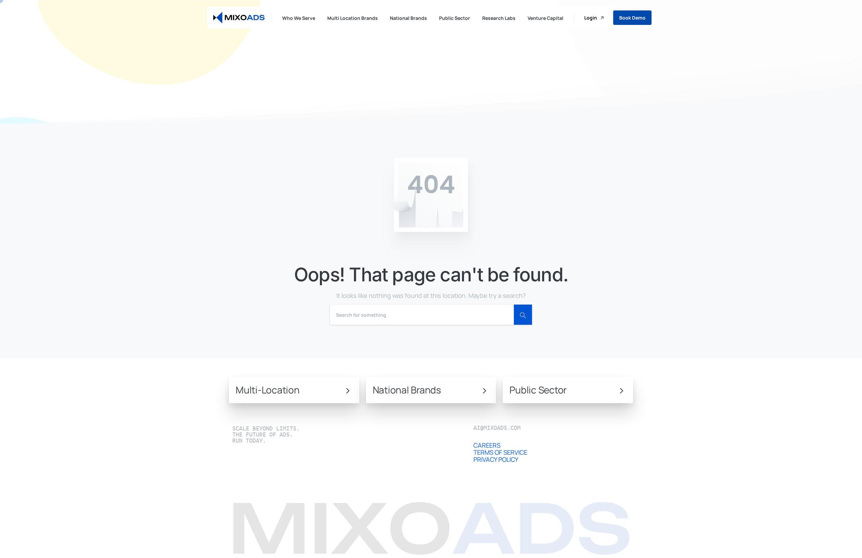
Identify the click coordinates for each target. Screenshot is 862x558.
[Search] (523, 315)
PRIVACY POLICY (495, 459)
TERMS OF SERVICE (500, 452)
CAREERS (486, 445)
